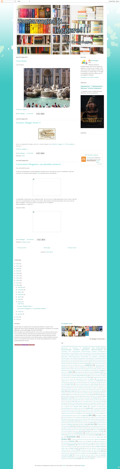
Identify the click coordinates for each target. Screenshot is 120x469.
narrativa (91, 422)
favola (79, 394)
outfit (85, 427)
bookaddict (84, 372)
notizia (71, 426)
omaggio (75, 427)
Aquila (71, 366)
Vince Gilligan (98, 456)
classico (92, 379)
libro (105, 415)
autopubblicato (90, 366)
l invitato (104, 410)
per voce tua (64, 431)
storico (80, 448)
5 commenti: (30, 153)
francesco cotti (94, 396)
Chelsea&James (75, 377)
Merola (62, 422)
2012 (17, 317)
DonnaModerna (68, 387)
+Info (63, 465)
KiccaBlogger (89, 157)
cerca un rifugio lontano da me (79, 375)
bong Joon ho (64, 372)
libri (90, 415)
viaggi (91, 457)
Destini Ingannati (64, 385)
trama (89, 453)
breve (104, 372)
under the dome (94, 455)
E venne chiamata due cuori (91, 389)
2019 (17, 271)
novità (76, 426)
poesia (80, 431)
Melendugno (101, 420)
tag (77, 450)
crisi (98, 382)
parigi (84, 429)
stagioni (92, 446)
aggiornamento (64, 361)
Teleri (69, 451)
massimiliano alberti (73, 421)
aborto (86, 360)
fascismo (71, 394)
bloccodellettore (85, 370)
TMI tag (71, 453)
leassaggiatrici (101, 413)
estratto (69, 392)
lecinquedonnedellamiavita (66, 415)
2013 (17, 285)
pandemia (94, 427)
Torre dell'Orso (83, 453)
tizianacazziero (64, 453)
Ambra (91, 363)
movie (75, 422)
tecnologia (101, 450)
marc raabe (97, 417)
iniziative (24, 242)
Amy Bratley (75, 365)
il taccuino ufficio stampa (79, 406)
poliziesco (96, 431)
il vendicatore (93, 406)
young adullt (90, 458)
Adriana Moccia (100, 360)
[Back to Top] (119, 468)
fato (75, 394)
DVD (70, 389)
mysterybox (80, 422)
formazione (87, 396)
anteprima (88, 365)
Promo (63, 435)
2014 (17, 283)
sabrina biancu (85, 443)
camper (85, 373)
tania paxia (83, 449)
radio (86, 434)
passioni (89, 429)
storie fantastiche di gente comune (96, 448)
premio (62, 433)
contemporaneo (100, 380)
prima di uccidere (100, 433)
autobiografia (82, 366)
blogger (102, 370)
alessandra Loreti (90, 361)
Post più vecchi (72, 247)
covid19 (83, 382)
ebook (63, 391)
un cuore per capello (101, 453)
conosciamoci (90, 380)
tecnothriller (63, 451)
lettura (84, 415)
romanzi (65, 441)
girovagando (87, 398)
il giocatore (86, 403)
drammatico (88, 387)
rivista (87, 439)
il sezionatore (66, 406)
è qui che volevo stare (78, 389)
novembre (21, 289)
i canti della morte (87, 401)
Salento (97, 443)
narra (86, 422)
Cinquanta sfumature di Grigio (99, 377)
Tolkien (76, 453)
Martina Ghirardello (100, 419)
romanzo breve (81, 441)
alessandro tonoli (65, 363)
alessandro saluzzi (100, 361)
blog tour (96, 370)
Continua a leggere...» (22, 109)
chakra (98, 375)
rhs (72, 439)
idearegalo (63, 403)
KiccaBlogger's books (66, 323)
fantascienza (103, 392)
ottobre (20, 292)
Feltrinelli (97, 394)
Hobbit (68, 401)
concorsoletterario (81, 380)
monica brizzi (69, 422)
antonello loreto (64, 366)
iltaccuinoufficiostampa (66, 408)
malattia (91, 417)
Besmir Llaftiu (101, 368)
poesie (86, 431)
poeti (91, 431)
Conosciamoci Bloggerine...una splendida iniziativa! (38, 164)
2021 (17, 266)
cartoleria (91, 373)
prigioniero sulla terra (90, 433)
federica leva (85, 394)
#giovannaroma (64, 348)
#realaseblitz (75, 348)
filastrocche (63, 396)
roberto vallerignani (95, 439)
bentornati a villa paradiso (91, 368)
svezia (72, 449)
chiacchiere (82, 377)
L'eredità (78, 411)
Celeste (102, 374)
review (64, 439)
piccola (75, 431)
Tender (73, 451)
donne (75, 387)
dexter (76, 385)
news (92, 424)
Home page (47, 247)
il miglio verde (101, 403)
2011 (17, 319)
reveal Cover (100, 437)
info (83, 408)
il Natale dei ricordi (81, 404)
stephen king (73, 448)
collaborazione (64, 380)
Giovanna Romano (79, 398)
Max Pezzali (83, 420)
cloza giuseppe (100, 379)
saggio (92, 443)
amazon (86, 363)
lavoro (94, 413)
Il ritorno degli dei (91, 404)
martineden (63, 420)
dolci (62, 387)
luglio (19, 299)
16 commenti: (30, 239)
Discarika (91, 385)
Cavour (96, 373)
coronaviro (63, 382)
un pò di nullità (67, 455)
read (96, 435)
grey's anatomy (85, 399)
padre (89, 427)
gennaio (20, 314)
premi (23, 155)
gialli (100, 396)
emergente (84, 391)
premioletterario (69, 433)
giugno (20, 301)
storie (86, 448)
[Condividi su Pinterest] (44, 114)
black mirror (78, 370)
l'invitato (83, 411)
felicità (91, 394)
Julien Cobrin (83, 410)
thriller (102, 451)
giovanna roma (67, 398)
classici (85, 379)
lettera (75, 415)
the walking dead (95, 451)
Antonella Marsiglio (100, 365)
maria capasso (71, 419)
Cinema (89, 377)
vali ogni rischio (84, 457)
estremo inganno (76, 392)
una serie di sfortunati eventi (81, 455)
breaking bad (98, 372)
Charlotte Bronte (66, 377)
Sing (70, 446)
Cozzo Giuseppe (91, 382)
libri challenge (99, 415)
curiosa (77, 384)
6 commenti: (30, 113)
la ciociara (101, 411)
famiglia (96, 392)
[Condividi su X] (40, 114)
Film (69, 396)
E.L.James (102, 389)
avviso (102, 366)
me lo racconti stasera (92, 420)
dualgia (100, 387)
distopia (96, 385)
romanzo (72, 441)
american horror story (99, 363)
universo (76, 456)
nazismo (65, 424)
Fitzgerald (81, 396)
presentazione (79, 433)
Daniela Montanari (85, 384)
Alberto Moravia (72, 361)
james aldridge (102, 408)
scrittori (64, 444)
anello (81, 365)
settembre (21, 294)
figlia (103, 394)
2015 (17, 280)
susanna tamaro (65, 449)
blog (92, 370)
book (70, 372)
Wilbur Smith (83, 458)
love (72, 417)
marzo (20, 311)
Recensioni (83, 437)
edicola (78, 391)
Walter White (72, 458)
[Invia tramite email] (37, 114)
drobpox (95, 387)
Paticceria (95, 429)
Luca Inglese (78, 417)
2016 (17, 278)
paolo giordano (101, 427)
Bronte (64, 373)
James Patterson (66, 410)
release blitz (91, 437)
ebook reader (71, 391)
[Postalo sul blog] (39, 114)
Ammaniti (63, 365)
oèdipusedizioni (96, 426)
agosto (20, 297)
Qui (39, 173)
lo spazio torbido (66, 417)
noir (67, 426)
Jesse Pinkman (75, 410)
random (91, 435)
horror (73, 401)
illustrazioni (101, 406)
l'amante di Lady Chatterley (69, 411)
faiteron (91, 392)
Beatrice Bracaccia (75, 368)
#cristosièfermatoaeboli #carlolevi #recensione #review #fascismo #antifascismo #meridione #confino (82, 346)
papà (62, 429)
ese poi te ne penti (99, 391)
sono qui (82, 446)
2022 (17, 263)
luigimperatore (85, 417)
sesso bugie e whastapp (99, 444)
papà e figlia (67, 429)
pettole (70, 431)
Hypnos (79, 401)
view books (100, 163)
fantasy (65, 394)
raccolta (75, 434)
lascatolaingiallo (87, 413)
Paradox (74, 429)
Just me (89, 410)
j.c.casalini (95, 408)
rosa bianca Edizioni (76, 443)
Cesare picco (92, 375)
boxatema (91, 372)
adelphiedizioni (92, 360)
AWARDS (63, 368)
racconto (81, 435)
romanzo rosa (90, 441)
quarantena (69, 434)
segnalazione (71, 444)
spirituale (87, 446)
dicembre (20, 287)
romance (103, 439)
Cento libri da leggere (65, 375)
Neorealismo (80, 424)
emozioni (90, 391)
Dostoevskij (81, 387)
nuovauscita (83, 426)
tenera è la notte (80, 451)
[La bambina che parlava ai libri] (87, 335)
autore (97, 367)
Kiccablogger (94, 60)
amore (68, 365)
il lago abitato (93, 403)
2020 (17, 268)
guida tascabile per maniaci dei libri (98, 399)
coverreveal (77, 382)
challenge (104, 375)
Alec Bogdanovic (81, 361)
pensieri (101, 429)
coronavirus (70, 382)
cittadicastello (78, 379)
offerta (102, 426)
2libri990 (81, 360)
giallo (104, 396)
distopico (102, 385)
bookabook (78, 372)
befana (82, 368)
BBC (68, 368)
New (86, 424)
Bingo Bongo (64, 370)
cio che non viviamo (68, 379)
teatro (95, 449)
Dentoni (102, 384)
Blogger (83, 465)
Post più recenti (21, 247)
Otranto (80, 427)
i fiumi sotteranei (96, 401)
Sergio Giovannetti (82, 444)
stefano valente (64, 448)
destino (71, 385)
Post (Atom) (49, 252)
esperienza (63, 392)
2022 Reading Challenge (91, 155)
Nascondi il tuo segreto (101, 422)
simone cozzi (64, 446)
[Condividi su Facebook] (42, 114)
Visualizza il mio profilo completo (90, 77)
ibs (103, 401)
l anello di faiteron (96, 410)
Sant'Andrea (103, 443)
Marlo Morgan (91, 419)
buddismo (70, 373)
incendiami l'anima (77, 408)
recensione (71, 437)
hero (64, 401)
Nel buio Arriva (72, 424)
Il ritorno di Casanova (101, 404)
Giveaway (95, 398)
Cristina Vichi (69, 384)
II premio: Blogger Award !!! (28, 123)
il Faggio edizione (78, 403)
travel (93, 453)
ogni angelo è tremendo (66, 427)
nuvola (90, 426)
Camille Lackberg (78, 373)
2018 (17, 273)
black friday (71, 370)
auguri (76, 366)
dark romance (94, 384)
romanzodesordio (100, 441)
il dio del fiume (70, 403)
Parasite (79, 429)
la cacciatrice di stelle (92, 411)
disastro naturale (83, 385)
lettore (80, 415)
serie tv (89, 444)
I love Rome (21, 61)
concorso (72, 380)
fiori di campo (74, 396)
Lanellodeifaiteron (78, 413)
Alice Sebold (73, 363)
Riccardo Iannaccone (79, 439)
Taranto (89, 449)
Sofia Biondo (75, 446)
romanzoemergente (65, 443)
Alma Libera (79, 363)
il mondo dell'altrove (71, 404)
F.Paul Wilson (85, 392)
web (78, 458)
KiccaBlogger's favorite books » (98, 339)
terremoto (88, 451)
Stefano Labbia (100, 446)
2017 (17, 275)
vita (67, 458)
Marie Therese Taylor (81, 419)
